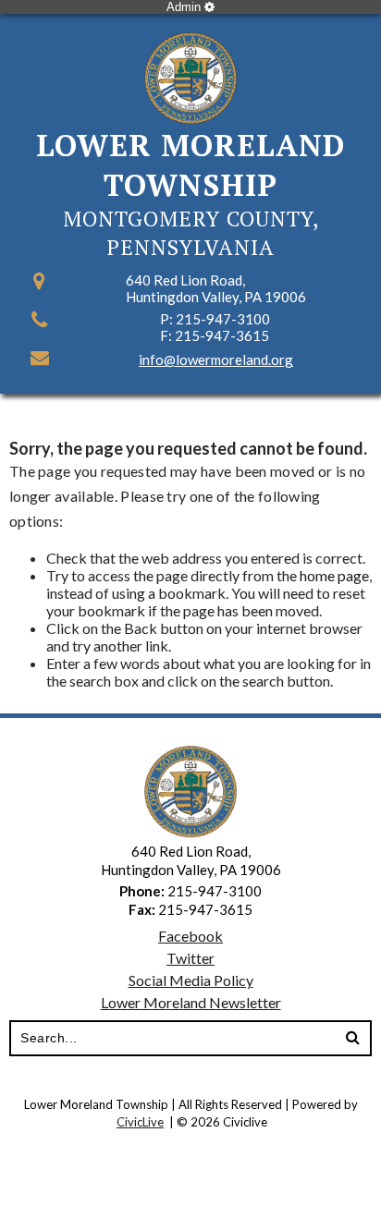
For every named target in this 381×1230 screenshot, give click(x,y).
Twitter (190, 958)
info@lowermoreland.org (216, 359)
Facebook (190, 935)
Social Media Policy (191, 980)
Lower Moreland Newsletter (191, 1002)
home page (334, 575)
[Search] (352, 1038)
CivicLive (140, 1121)
